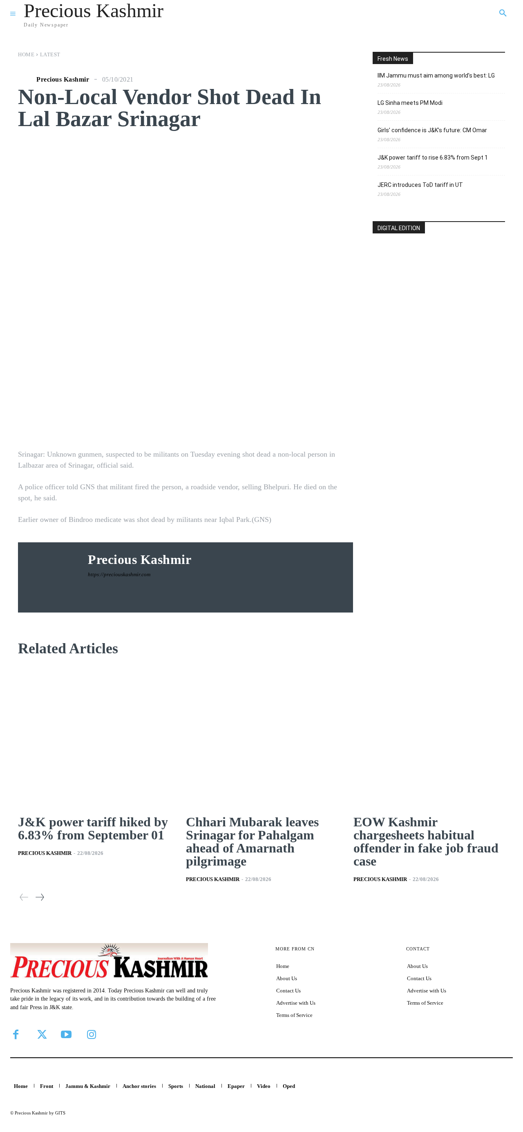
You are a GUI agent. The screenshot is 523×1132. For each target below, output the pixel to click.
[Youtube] (66, 1034)
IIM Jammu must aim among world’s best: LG (436, 75)
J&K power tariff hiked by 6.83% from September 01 (93, 828)
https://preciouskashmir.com (119, 574)
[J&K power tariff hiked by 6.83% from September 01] (94, 737)
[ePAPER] (439, 292)
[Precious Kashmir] (26, 79)
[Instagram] (91, 1034)
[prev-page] (24, 897)
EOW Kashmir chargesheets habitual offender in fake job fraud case (425, 841)
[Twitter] (41, 1034)
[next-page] (39, 897)
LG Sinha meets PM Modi (410, 103)
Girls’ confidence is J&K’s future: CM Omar (432, 130)
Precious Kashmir (62, 79)
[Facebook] (15, 1034)
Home (26, 54)
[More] (322, 421)
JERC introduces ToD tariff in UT (420, 185)
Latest (50, 54)
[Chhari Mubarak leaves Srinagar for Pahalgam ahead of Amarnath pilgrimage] (261, 737)
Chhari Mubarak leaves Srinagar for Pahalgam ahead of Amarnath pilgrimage (252, 841)
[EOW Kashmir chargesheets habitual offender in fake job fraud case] (429, 737)
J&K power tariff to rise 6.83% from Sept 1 (433, 157)
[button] (503, 13)
